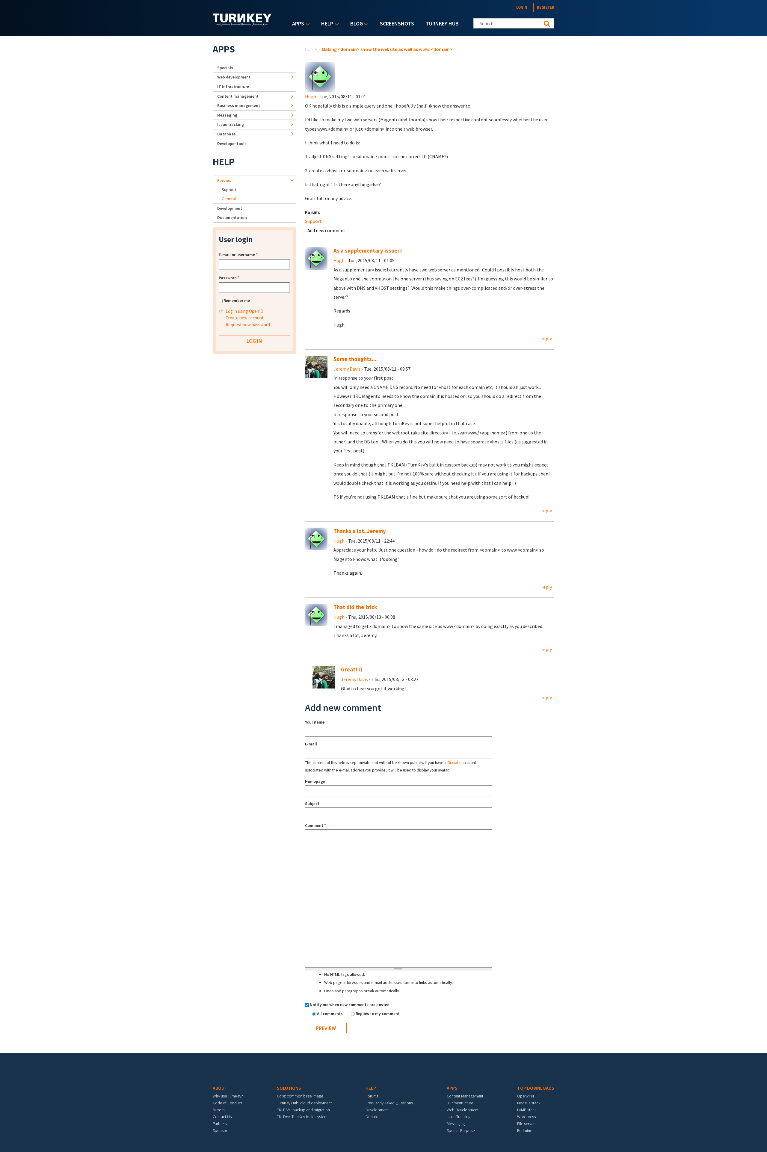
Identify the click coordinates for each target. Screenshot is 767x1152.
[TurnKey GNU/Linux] (242, 24)
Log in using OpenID (244, 311)
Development (229, 208)
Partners (220, 1123)
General (229, 198)
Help (325, 24)
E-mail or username (238, 254)
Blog (355, 24)
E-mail (311, 744)
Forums (224, 180)
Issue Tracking (458, 1116)
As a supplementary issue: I (367, 250)
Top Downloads (535, 1088)
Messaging (227, 115)
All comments (330, 1013)
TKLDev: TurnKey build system (302, 1116)
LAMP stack (526, 1109)
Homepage (315, 781)
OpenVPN (525, 1096)
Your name (314, 722)
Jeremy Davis (346, 369)
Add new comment (326, 230)
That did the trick (355, 607)
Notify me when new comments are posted (349, 1004)
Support (313, 221)
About (220, 1088)
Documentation (232, 217)
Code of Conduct (227, 1103)
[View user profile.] (320, 76)
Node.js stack (528, 1103)
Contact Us (222, 1116)
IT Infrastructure (233, 86)
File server (526, 1123)
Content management (238, 96)
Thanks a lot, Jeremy (359, 531)
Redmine (524, 1130)
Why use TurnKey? (228, 1096)
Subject (312, 803)
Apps (296, 24)
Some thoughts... (354, 359)
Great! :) (351, 669)
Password (229, 277)
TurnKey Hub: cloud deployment (304, 1103)
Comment (315, 825)
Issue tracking (230, 124)
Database (226, 134)
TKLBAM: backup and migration (303, 1109)
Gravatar (454, 762)
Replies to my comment (378, 1013)
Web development (233, 77)
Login (521, 7)
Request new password (248, 324)
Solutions (289, 1088)
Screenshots (397, 23)
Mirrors (218, 1109)
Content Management (465, 1096)
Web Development (462, 1109)
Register (545, 7)
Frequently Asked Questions (389, 1103)
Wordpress (526, 1116)
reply (546, 339)
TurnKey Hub (442, 23)
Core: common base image (300, 1096)
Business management (238, 105)
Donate (372, 1116)
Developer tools (232, 143)
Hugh (310, 96)
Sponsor (220, 1130)
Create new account (245, 318)
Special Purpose (461, 1130)
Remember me (237, 300)
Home (311, 49)
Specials (225, 67)
